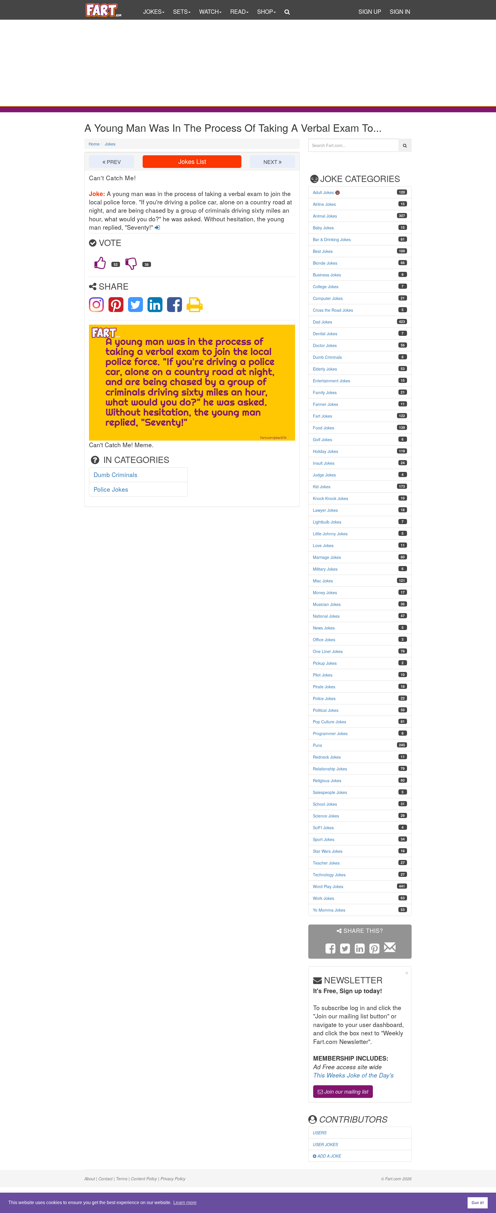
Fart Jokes (322, 416)
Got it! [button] (478, 1202)
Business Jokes (327, 275)
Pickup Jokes (325, 663)
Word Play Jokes (328, 886)
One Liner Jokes (328, 651)
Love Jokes (323, 545)
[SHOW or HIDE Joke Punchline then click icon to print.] (195, 303)
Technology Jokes (329, 874)
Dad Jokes (322, 322)
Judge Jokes (324, 475)
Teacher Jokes (326, 863)
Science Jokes (326, 816)
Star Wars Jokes (327, 851)
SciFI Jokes (323, 827)
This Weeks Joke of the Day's (353, 1075)
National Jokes (326, 616)
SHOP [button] (265, 11)
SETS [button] (180, 11)
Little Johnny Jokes (330, 533)
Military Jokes (325, 569)
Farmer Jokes (325, 404)
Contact (105, 1178)
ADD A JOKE (328, 1156)
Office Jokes (324, 639)
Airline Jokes (324, 204)
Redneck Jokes (327, 757)
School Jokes (325, 804)
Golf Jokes (322, 439)
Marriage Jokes (327, 557)
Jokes (110, 144)
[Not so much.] (131, 263)
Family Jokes (325, 392)
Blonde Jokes (325, 263)
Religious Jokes (327, 780)
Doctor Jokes (325, 345)
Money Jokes (325, 592)
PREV (113, 161)
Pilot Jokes (322, 675)
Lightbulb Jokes (327, 522)
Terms (121, 1178)
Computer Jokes (328, 298)
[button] (287, 12)
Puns (317, 745)
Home (94, 144)
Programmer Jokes (330, 733)
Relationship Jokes (330, 769)
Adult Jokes (323, 192)
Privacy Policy (172, 1178)
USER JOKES (325, 1144)
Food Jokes (323, 428)
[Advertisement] (248, 63)
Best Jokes (323, 251)
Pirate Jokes (324, 686)
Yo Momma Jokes (329, 910)
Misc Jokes (323, 581)
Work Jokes (323, 898)
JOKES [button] (152, 11)
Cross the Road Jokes (333, 310)
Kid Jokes (321, 486)
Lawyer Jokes (325, 510)
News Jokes (324, 628)
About (89, 1178)
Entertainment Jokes (331, 380)
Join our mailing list (345, 1091)
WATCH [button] (209, 11)
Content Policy (144, 1178)
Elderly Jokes (325, 369)
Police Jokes (111, 489)
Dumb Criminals (115, 474)
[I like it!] (100, 263)
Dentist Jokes (325, 333)
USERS (319, 1133)
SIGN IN (400, 11)
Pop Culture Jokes (329, 721)
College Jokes (325, 286)
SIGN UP (370, 11)
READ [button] (238, 11)
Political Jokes (325, 710)
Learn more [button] (185, 1202)
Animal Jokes (325, 216)
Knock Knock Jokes (330, 498)
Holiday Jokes (325, 451)
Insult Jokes (323, 463)
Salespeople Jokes (330, 792)
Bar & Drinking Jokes (332, 239)
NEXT (271, 161)
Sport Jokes (323, 839)
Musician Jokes (327, 604)
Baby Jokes (323, 227)
